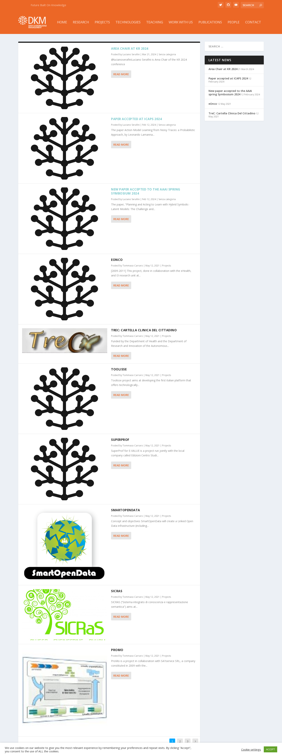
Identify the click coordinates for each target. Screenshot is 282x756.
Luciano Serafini (131, 54)
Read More (121, 74)
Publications (210, 22)
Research (81, 22)
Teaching (154, 22)
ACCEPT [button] (270, 749)
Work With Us (181, 22)
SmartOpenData (125, 510)
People (233, 22)
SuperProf (120, 440)
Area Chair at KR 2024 (129, 48)
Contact (253, 22)
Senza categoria (167, 54)
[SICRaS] (64, 614)
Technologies (127, 22)
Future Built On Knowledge (48, 5)
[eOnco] (64, 289)
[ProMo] (64, 690)
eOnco (117, 260)
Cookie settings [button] (251, 749)
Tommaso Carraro (133, 265)
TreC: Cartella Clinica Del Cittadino (144, 330)
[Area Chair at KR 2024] (64, 78)
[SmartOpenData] (64, 544)
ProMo (117, 650)
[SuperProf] (64, 469)
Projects (102, 22)
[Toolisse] (64, 398)
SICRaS (116, 591)
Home (62, 22)
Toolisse (119, 369)
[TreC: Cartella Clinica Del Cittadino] (64, 340)
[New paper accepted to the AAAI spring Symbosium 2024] (64, 218)
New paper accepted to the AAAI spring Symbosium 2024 (145, 191)
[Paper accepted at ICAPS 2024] (64, 148)
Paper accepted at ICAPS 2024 (136, 119)
